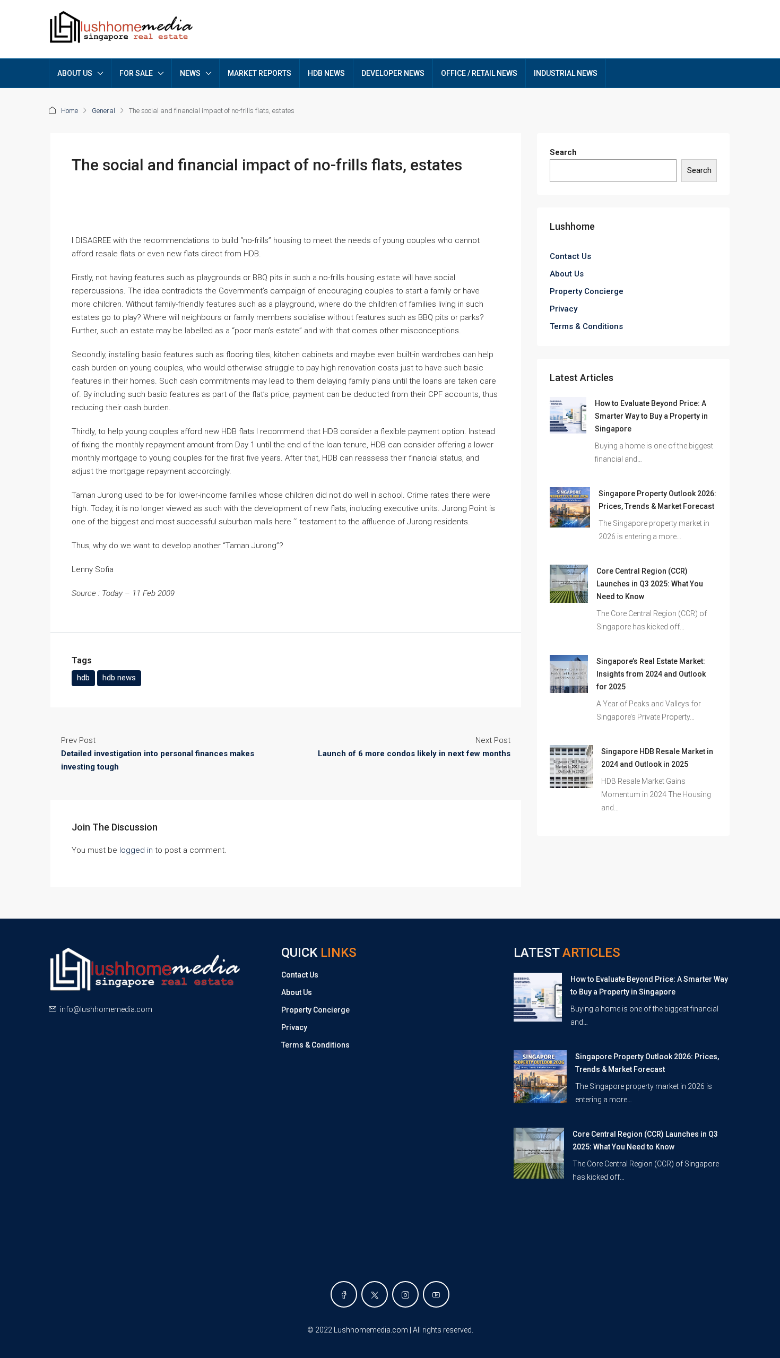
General (103, 111)
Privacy (563, 309)
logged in (136, 850)
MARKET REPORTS (259, 73)
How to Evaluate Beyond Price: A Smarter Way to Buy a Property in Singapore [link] (651, 416)
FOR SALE (136, 73)
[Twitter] (374, 1294)
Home (69, 111)
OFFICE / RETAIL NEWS (479, 73)
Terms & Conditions (586, 326)
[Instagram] (405, 1294)
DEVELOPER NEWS (392, 73)
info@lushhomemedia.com (106, 1009)
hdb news (119, 677)
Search (563, 152)
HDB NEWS (326, 73)
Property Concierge (586, 291)
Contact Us (570, 256)
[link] (568, 415)
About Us (567, 274)
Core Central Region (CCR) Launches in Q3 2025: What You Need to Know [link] (649, 584)
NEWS (190, 73)
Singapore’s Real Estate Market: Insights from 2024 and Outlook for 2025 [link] (651, 674)
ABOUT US (74, 73)
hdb (83, 677)
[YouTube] (436, 1294)
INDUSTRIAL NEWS (565, 73)
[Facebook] (344, 1294)
